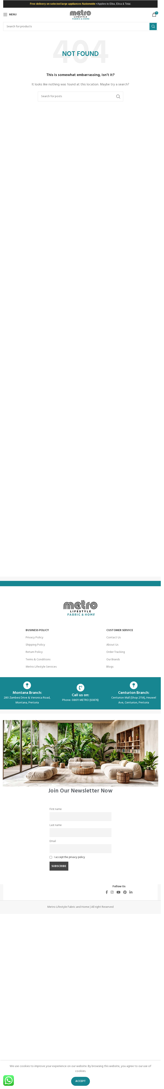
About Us (112, 644)
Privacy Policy (34, 637)
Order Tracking (115, 652)
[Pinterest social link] (125, 892)
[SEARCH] (153, 26)
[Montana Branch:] (27, 685)
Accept (80, 1081)
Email (53, 841)
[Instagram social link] (112, 892)
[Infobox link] (80, 757)
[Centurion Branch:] (134, 685)
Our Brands (113, 659)
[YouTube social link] (118, 892)
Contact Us (113, 637)
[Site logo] (80, 14)
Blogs (109, 666)
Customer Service (119, 630)
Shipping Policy (35, 644)
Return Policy (34, 652)
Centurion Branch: (133, 693)
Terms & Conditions (38, 659)
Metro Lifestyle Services (41, 666)
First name (56, 809)
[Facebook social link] (106, 892)
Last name (56, 825)
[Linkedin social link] (131, 892)
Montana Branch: (27, 693)
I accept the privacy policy (69, 857)
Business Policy (37, 630)
